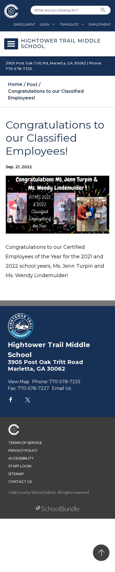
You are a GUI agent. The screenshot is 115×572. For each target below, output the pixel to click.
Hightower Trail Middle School (61, 43)
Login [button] (44, 24)
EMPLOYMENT (100, 24)
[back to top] (101, 553)
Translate (69, 24)
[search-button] (103, 10)
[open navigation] (11, 43)
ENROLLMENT (24, 24)
